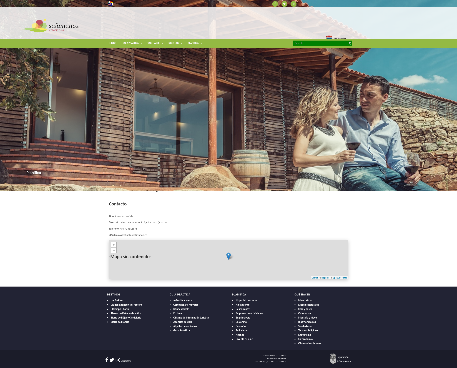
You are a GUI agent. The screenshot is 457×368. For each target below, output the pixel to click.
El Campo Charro (120, 309)
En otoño (241, 326)
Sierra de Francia (120, 322)
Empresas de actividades (249, 313)
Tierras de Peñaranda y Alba (126, 313)
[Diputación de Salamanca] (340, 358)
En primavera (243, 318)
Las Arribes (117, 300)
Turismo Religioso (308, 330)
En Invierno (242, 330)
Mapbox (326, 277)
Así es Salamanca (182, 300)
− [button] (114, 250)
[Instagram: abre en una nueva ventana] (293, 3)
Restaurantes (243, 309)
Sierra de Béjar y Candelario (126, 318)
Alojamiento (243, 305)
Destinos (174, 43)
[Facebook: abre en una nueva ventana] (275, 3)
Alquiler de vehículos (185, 326)
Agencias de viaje (182, 322)
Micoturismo (305, 300)
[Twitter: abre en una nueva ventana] (284, 3)
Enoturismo (304, 335)
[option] (228, 95)
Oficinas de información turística (191, 318)
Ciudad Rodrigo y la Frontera (126, 305)
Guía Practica (131, 43)
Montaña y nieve (307, 318)
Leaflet (315, 277)
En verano (241, 322)
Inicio (112, 43)
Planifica (193, 43)
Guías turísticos (181, 330)
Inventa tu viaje (244, 339)
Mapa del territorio (246, 300)
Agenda (240, 335)
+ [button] (114, 245)
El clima (177, 313)
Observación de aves (309, 343)
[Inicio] (50, 25)
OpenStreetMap (340, 277)
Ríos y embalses (307, 322)
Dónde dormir (181, 309)
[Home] (139, 32)
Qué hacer (153, 43)
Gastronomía (305, 339)
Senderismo (305, 326)
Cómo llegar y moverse (186, 305)
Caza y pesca (305, 309)
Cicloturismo (305, 313)
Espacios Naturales (308, 305)
